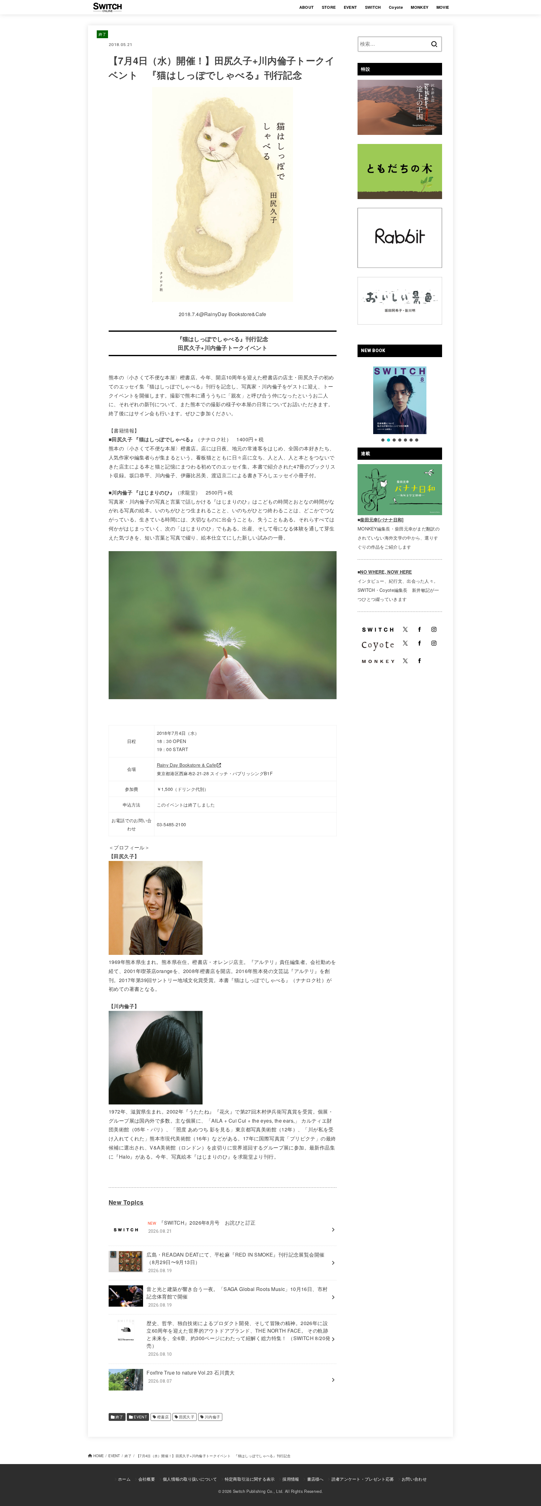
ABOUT (306, 7)
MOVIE (442, 7)
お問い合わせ (414, 1479)
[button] (382, 440)
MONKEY (419, 7)
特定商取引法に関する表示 (250, 1479)
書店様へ (315, 1479)
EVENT (350, 7)
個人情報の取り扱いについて (190, 1479)
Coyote (396, 7)
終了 (102, 34)
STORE (329, 7)
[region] (400, 404)
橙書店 (163, 1416)
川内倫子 (212, 1416)
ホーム (124, 1479)
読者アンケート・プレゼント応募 (363, 1479)
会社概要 (146, 1479)
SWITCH (373, 7)
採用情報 (290, 1479)
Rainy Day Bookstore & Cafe (186, 764)
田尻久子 (187, 1416)
